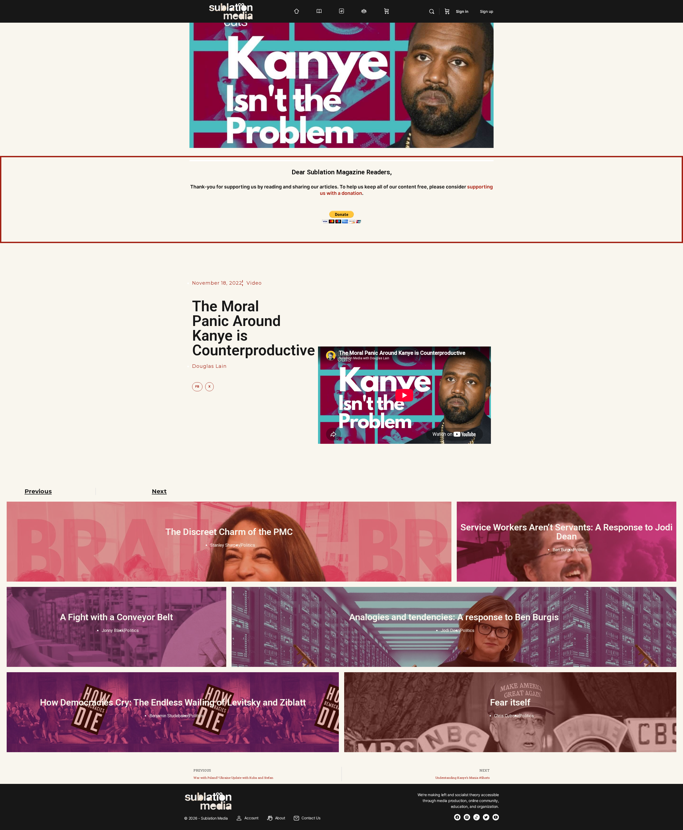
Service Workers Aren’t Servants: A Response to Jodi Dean (566, 532)
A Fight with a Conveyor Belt (116, 617)
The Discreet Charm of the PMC (229, 531)
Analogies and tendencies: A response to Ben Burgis (454, 617)
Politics (248, 545)
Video (254, 283)
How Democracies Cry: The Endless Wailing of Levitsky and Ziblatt (173, 702)
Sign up (486, 11)
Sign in (462, 11)
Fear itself (510, 702)
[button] (197, 386)
